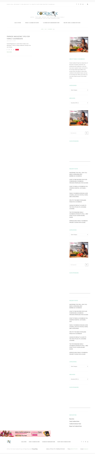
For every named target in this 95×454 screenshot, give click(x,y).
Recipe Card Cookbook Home (72, 22)
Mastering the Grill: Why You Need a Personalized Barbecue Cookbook (78, 174)
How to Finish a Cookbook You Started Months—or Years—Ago (78, 188)
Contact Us (86, 449)
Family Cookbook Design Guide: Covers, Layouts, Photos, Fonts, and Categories (78, 195)
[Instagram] (78, 4)
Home (42, 29)
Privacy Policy (35, 449)
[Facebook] (76, 4)
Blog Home (18, 22)
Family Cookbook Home (32, 22)
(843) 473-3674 (74, 449)
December (50, 29)
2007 (45, 29)
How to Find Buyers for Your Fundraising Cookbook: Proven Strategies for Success (78, 181)
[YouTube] (82, 4)
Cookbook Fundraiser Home (51, 22)
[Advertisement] (79, 153)
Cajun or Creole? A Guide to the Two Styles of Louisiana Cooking (77, 207)
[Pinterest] (80, 4)
